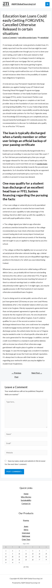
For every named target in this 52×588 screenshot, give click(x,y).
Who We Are (26, 497)
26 (32, 559)
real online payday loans (27, 38)
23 (12, 559)
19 (32, 556)
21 (46, 556)
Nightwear (26, 536)
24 (19, 559)
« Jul (24, 566)
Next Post (36, 373)
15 (5, 556)
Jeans (26, 526)
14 (46, 553)
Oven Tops (26, 539)
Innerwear (26, 533)
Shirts (26, 530)
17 (19, 556)
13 (39, 553)
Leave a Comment (10, 38)
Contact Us (26, 504)
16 (12, 556)
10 (19, 553)
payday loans (42, 164)
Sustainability (26, 500)
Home (26, 494)
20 (39, 556)
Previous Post (16, 373)
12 (32, 553)
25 (26, 559)
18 (26, 556)
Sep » (27, 566)
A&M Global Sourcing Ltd (23, 4)
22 (5, 559)
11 (26, 553)
